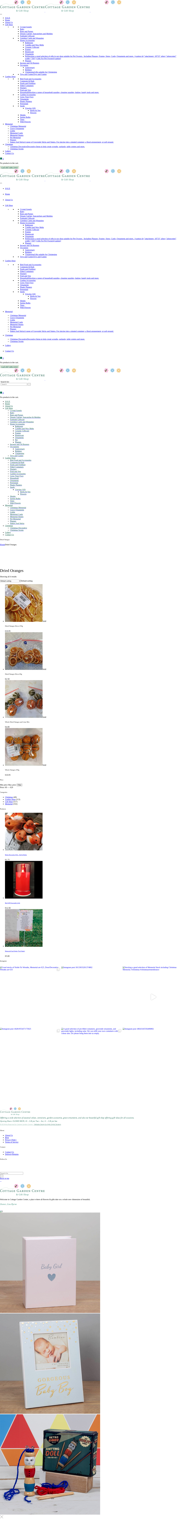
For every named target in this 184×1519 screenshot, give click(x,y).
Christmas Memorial (18, 126)
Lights (12, 131)
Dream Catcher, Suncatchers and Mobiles (36, 34)
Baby (22, 29)
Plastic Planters (26, 101)
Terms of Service (11, 1142)
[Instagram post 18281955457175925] (30, 1058)
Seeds (22, 106)
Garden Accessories (28, 95)
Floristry (23, 88)
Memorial (9, 124)
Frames (28, 49)
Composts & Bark (27, 81)
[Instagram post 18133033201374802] (92, 997)
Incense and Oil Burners (29, 63)
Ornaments (29, 54)
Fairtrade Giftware (27, 36)
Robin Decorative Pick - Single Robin (16, 855)
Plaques (28, 61)
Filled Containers (27, 86)
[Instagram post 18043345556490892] (153, 1058)
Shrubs (23, 115)
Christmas (9, 144)
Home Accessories (27, 40)
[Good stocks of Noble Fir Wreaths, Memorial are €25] (30, 997)
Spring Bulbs (25, 117)
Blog (7, 1138)
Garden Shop (10, 77)
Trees (22, 119)
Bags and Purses (26, 31)
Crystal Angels (26, 27)
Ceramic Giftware (32, 47)
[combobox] (27, 581)
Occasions (24, 65)
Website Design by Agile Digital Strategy (47, 1124)
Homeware (29, 52)
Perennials (24, 104)
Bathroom (29, 43)
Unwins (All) (30, 108)
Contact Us (9, 153)
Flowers (33, 113)
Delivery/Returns (12, 1154)
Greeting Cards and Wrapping (32, 38)
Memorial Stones (16, 135)
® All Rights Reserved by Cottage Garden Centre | (17, 1124)
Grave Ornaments (17, 128)
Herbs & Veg (35, 110)
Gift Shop (9, 25)
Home (7, 20)
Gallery (8, 151)
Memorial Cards (16, 133)
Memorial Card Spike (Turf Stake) (15, 951)
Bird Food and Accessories (30, 79)
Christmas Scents (17, 149)
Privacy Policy (11, 1140)
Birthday (28, 70)
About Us (9, 22)
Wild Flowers (25, 122)
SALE (7, 18)
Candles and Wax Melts (34, 45)
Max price (12, 785)
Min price (4, 785)
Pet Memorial (15, 137)
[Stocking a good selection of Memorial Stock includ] (153, 997)
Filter (19, 785)
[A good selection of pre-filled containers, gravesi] (92, 1058)
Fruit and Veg (25, 90)
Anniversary (30, 67)
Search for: (5, 382)
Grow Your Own (26, 97)
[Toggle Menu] (1, 14)
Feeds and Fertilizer (28, 83)
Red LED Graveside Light (12, 903)
